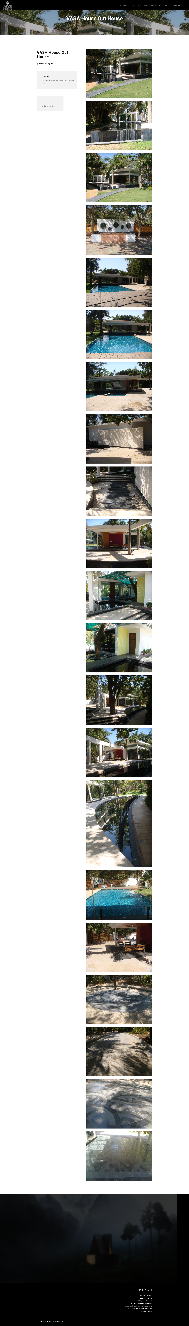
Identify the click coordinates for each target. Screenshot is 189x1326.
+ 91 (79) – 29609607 (146, 1296)
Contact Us (179, 5)
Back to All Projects (46, 64)
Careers (167, 5)
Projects (137, 5)
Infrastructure (123, 5)
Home (100, 5)
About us (109, 5)
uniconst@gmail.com (146, 1298)
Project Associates (152, 5)
